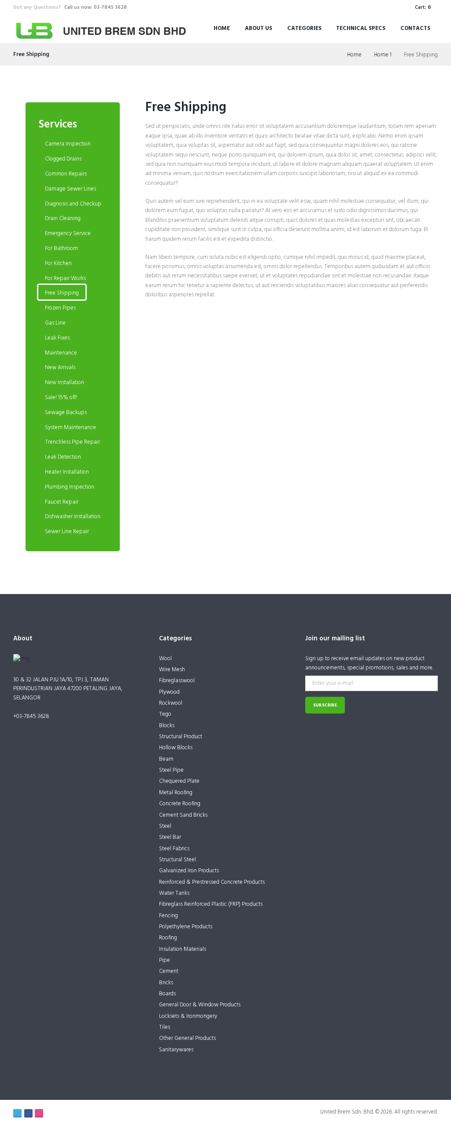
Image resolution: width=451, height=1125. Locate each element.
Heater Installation (67, 472)
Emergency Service (68, 233)
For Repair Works (65, 278)
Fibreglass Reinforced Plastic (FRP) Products (210, 904)
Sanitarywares (176, 1049)
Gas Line (55, 323)
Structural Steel (177, 859)
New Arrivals (60, 367)
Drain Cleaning (63, 218)
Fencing (168, 915)
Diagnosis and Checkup (73, 204)
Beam (166, 759)
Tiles (164, 1027)
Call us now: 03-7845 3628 (95, 7)
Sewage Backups (66, 412)
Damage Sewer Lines (70, 189)
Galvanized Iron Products (189, 870)
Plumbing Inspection (69, 487)
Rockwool (170, 703)
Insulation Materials (182, 949)
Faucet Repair (61, 502)
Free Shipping (185, 107)
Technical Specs (360, 28)
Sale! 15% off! (61, 397)
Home (222, 28)
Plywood (169, 692)
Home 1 (383, 55)
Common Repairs (66, 174)
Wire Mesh (172, 669)
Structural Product (180, 736)
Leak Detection (63, 457)
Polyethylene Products (185, 926)
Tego (165, 714)
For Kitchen (58, 263)
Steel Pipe (171, 770)
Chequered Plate (179, 781)
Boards (167, 993)
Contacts (415, 28)
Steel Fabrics (174, 848)
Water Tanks (174, 893)
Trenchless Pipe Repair (72, 442)
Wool (165, 658)
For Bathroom (61, 248)
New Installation (64, 382)
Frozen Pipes (60, 308)
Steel (165, 826)
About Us (258, 28)
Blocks (166, 725)
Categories (304, 28)
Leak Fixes (57, 338)
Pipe (164, 960)
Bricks (166, 982)
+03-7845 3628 (31, 716)
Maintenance (61, 353)
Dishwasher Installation (72, 516)
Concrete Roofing (179, 803)
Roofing (168, 937)
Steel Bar (170, 837)
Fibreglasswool (177, 680)
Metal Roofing (175, 792)
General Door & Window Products (199, 1004)
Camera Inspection (68, 144)
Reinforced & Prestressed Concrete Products (212, 882)
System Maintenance (70, 427)
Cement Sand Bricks (183, 815)
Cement (168, 971)
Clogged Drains (63, 159)
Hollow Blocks (175, 747)
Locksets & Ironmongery (188, 1016)
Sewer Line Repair (67, 531)
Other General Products (187, 1038)
